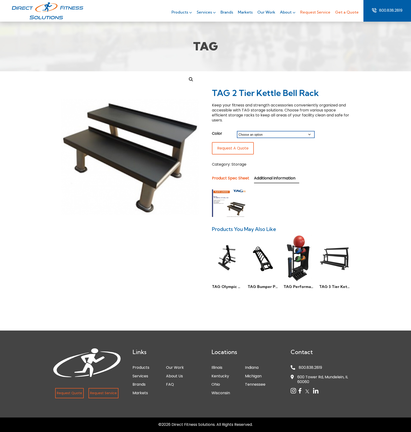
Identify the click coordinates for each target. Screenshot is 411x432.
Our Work (266, 12)
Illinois (216, 367)
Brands (226, 12)
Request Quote (69, 393)
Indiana (252, 367)
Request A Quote (233, 148)
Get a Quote (347, 12)
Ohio (215, 384)
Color (217, 133)
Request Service (315, 12)
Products (180, 12)
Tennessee (255, 384)
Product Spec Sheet (230, 178)
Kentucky (220, 376)
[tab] (232, 178)
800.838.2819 (390, 10)
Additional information (274, 178)
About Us (174, 376)
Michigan (253, 376)
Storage (238, 164)
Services (205, 12)
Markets (245, 12)
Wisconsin (220, 393)
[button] (191, 79)
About (286, 12)
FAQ (170, 384)
